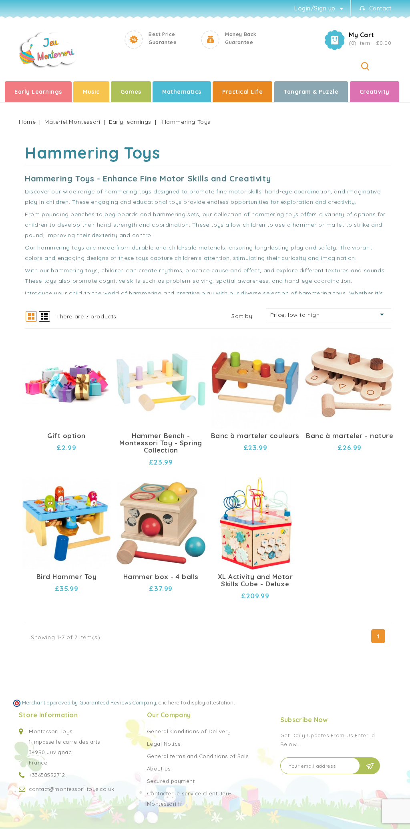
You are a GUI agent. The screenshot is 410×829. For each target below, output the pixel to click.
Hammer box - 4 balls (161, 576)
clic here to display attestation (196, 702)
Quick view (98, 339)
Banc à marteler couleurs (255, 435)
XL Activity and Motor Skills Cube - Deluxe (255, 580)
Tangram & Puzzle (311, 91)
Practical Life (242, 91)
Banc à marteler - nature (349, 435)
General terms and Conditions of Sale (198, 756)
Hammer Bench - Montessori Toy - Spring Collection (160, 443)
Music (91, 91)
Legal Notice (164, 743)
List (44, 316)
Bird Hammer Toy (66, 576)
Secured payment (171, 781)
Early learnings (38, 91)
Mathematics (181, 91)
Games (131, 91)
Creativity (375, 91)
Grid (31, 316)
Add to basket (98, 353)
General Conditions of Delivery (189, 731)
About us (159, 768)
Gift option (66, 435)
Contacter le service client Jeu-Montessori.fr (189, 798)
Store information (48, 715)
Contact (380, 8)
